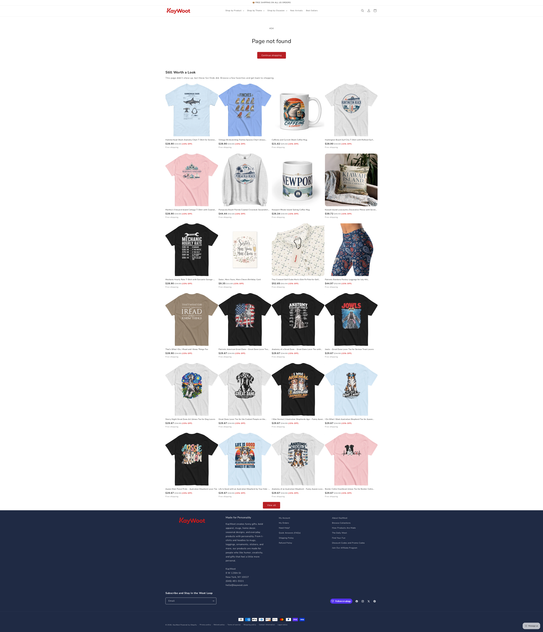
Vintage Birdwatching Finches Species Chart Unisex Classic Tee (242, 140)
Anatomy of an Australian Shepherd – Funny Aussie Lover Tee (297, 489)
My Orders (284, 523)
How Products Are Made (344, 528)
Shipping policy (250, 625)
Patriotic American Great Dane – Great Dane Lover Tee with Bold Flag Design (243, 349)
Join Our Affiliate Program (344, 548)
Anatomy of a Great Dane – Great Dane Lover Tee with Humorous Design (296, 349)
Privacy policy (205, 625)
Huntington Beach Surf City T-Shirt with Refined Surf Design (349, 140)
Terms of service (234, 625)
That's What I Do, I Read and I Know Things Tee (186, 349)
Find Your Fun (338, 538)
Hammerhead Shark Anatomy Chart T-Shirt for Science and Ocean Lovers (190, 140)
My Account (284, 518)
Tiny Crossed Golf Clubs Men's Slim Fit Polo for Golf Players (295, 279)
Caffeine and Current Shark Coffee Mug (289, 140)
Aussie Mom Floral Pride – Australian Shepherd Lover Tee (191, 489)
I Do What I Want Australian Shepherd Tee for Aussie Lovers (349, 419)
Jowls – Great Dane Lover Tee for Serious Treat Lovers (349, 349)
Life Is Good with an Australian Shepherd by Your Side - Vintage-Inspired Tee (244, 489)
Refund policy (219, 625)
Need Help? (284, 528)
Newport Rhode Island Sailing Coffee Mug (291, 210)
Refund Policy (285, 543)
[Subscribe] (213, 601)
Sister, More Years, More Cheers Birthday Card (240, 279)
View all (271, 505)
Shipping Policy (286, 538)
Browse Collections (341, 523)
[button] (234, 11)
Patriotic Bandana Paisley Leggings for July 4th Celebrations (346, 279)
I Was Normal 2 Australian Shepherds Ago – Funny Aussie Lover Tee (298, 419)
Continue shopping (271, 55)
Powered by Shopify (188, 625)
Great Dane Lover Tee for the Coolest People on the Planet (242, 419)
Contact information (267, 625)
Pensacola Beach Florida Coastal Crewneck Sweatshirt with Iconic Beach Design (243, 210)
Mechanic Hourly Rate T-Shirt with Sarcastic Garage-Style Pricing (189, 279)
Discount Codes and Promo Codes (348, 543)
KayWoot (176, 625)
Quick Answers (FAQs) (290, 533)
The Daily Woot (339, 533)
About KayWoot (339, 518)
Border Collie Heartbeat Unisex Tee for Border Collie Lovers (349, 489)
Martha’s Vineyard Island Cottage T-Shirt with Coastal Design (190, 210)
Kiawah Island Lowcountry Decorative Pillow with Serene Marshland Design (351, 210)
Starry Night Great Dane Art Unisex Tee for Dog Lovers (190, 419)
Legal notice (282, 625)
